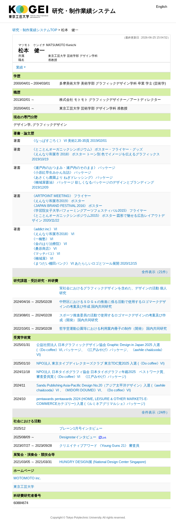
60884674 (21, 503)
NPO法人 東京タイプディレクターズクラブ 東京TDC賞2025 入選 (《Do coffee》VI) (100, 363)
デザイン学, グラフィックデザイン (40, 124)
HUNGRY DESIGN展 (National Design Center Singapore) (102, 462)
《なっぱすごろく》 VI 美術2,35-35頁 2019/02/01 (69, 141)
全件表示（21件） (155, 272)
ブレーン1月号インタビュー (80, 428)
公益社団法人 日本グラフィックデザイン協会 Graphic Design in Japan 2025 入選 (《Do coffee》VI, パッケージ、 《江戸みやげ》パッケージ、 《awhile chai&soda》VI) (100, 350)
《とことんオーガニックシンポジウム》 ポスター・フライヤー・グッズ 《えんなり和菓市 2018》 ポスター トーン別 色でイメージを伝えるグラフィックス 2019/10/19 (96, 154)
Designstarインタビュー (77, 437)
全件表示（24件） (155, 412)
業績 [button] (19, 67)
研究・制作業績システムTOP (34, 30)
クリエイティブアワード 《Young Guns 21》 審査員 (99, 445)
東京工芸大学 (24, 486)
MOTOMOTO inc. (27, 478)
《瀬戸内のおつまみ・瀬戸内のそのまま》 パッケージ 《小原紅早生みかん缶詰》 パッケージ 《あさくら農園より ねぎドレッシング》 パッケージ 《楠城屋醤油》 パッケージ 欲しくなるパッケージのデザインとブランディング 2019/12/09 (93, 177)
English (161, 6)
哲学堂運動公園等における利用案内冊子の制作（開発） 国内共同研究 (113, 328)
